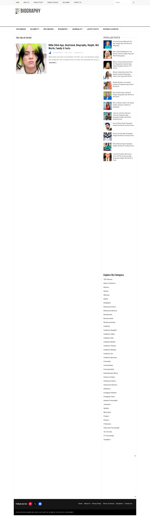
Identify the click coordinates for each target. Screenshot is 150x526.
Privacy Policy (38, 2)
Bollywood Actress (110, 311)
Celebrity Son (108, 354)
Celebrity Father (109, 334)
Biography (62, 29)
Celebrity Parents (109, 346)
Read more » (52, 62)
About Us (26, 2)
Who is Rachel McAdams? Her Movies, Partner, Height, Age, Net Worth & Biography (123, 54)
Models (106, 408)
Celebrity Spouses (110, 358)
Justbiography (57, 52)
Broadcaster (107, 315)
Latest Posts (93, 29)
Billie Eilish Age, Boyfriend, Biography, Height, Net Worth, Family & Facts (74, 46)
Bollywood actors (109, 307)
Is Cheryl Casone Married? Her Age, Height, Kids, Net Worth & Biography (122, 43)
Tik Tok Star (107, 432)
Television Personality (111, 428)
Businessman (108, 318)
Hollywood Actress (110, 385)
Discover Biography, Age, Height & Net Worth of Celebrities (37, 512)
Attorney (106, 295)
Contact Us (77, 2)
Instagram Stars (109, 397)
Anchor (105, 291)
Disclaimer (66, 2)
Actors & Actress (109, 283)
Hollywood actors (109, 381)
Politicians (107, 424)
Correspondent (108, 369)
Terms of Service (52, 2)
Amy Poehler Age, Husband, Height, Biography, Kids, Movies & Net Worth (123, 95)
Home (17, 2)
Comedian (107, 361)
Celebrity (34, 29)
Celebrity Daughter (110, 330)
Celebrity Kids (108, 338)
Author (105, 299)
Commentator (108, 365)
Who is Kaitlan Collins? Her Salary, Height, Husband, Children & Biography (123, 105)
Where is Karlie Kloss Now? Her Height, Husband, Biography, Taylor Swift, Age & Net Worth (122, 74)
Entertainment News (110, 373)
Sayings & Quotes (110, 29)
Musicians (107, 412)
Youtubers (107, 440)
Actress (106, 287)
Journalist (77, 29)
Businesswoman (109, 322)
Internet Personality (110, 400)
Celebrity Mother (109, 342)
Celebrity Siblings (109, 350)
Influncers (48, 29)
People (106, 416)
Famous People (109, 377)
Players (106, 420)
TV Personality (108, 436)
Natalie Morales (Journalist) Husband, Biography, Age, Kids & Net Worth (123, 84)
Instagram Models (110, 393)
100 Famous (21, 29)
